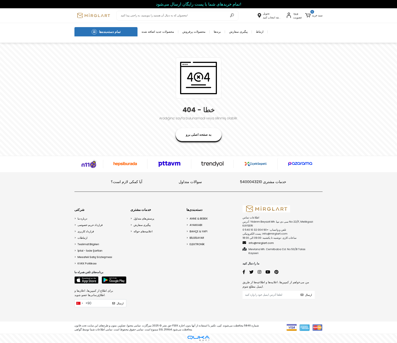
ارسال (120, 303)
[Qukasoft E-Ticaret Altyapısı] (198, 338)
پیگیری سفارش (238, 32)
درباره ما (82, 219)
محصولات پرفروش (194, 32)
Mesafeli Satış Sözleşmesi (95, 257)
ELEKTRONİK (197, 244)
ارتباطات (82, 238)
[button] (314, 15)
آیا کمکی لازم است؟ (126, 181)
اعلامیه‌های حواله (143, 231)
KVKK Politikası (87, 263)
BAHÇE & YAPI (198, 231)
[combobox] (79, 303)
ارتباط (259, 32)
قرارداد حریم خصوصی (90, 225)
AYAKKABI (196, 225)
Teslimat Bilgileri (88, 244)
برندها (217, 32)
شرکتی (79, 209)
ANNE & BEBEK (199, 219)
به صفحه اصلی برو (198, 134)
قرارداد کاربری (86, 231)
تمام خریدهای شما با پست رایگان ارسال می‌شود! (198, 4)
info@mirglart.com (261, 243)
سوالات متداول (190, 181)
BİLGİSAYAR (197, 238)
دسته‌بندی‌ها (194, 209)
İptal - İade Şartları (90, 251)
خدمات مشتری (263, 181)
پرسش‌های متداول (144, 219)
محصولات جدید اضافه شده (158, 32)
